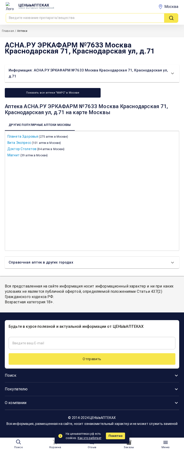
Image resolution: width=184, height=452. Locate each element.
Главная (8, 31)
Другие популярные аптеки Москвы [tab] (40, 125)
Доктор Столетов (35, 149)
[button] (92, 73)
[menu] (165, 442)
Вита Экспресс (34, 143)
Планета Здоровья (37, 136)
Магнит (27, 155)
